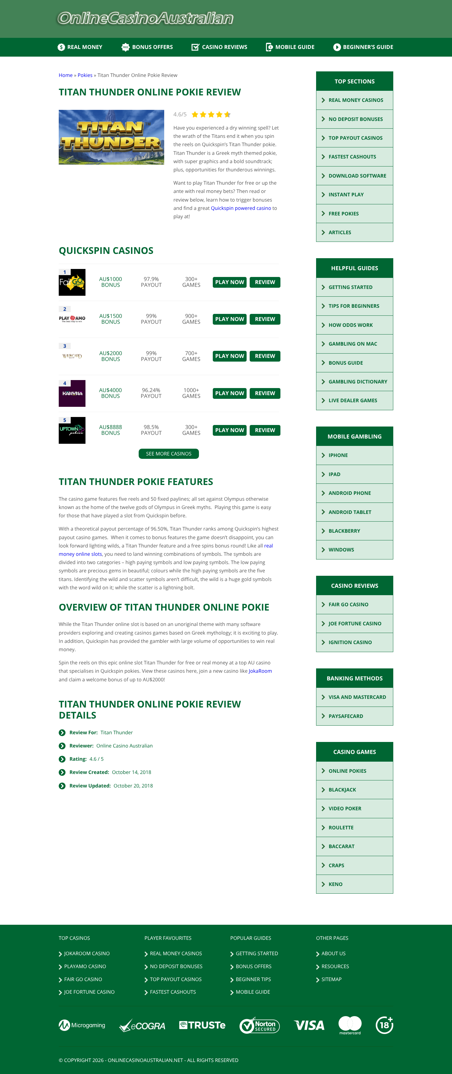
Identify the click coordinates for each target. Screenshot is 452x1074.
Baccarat (342, 846)
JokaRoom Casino (87, 953)
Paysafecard (346, 716)
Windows (341, 549)
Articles (340, 232)
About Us (334, 953)
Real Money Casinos (356, 100)
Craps (336, 865)
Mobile (294, 47)
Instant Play (346, 194)
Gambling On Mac (353, 343)
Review (265, 282)
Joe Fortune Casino (355, 623)
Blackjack (342, 789)
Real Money (84, 47)
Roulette (341, 827)
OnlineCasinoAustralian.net (145, 1060)
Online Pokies (348, 770)
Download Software (358, 175)
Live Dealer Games (353, 400)
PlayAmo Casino (85, 966)
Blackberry (344, 530)
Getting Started (351, 287)
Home (66, 75)
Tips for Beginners (354, 306)
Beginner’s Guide (368, 47)
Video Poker (345, 808)
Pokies (85, 75)
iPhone (338, 455)
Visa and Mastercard (357, 697)
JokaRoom (260, 670)
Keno (336, 884)
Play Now (229, 282)
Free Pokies (344, 213)
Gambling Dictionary (358, 381)
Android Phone (350, 493)
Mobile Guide (253, 991)
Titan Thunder (117, 732)
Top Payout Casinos (356, 137)
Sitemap (332, 979)
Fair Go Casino (348, 604)
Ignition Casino (350, 642)
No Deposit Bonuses (356, 119)
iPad (334, 474)
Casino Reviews (224, 47)
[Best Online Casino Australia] (145, 19)
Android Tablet (350, 512)
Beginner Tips (253, 979)
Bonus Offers (152, 47)
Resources (335, 966)
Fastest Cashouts (352, 156)
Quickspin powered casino (241, 208)
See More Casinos (168, 453)
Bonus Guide (346, 362)
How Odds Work (351, 325)
